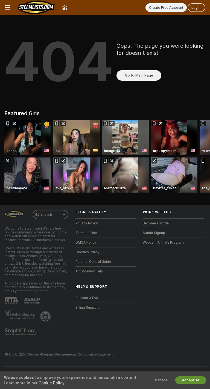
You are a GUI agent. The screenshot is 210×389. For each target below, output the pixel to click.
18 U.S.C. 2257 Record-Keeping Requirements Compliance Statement (59, 354)
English (46, 214)
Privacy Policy (86, 223)
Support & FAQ (87, 298)
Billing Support (87, 307)
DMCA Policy (85, 242)
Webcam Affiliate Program (163, 242)
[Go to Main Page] (36, 7)
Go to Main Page (139, 75)
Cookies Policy (87, 252)
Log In (196, 7)
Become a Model (156, 223)
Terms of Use (86, 233)
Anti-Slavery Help (89, 271)
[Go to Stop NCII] (21, 331)
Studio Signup (154, 233)
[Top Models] (64, 7)
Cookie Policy (51, 383)
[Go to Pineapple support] (46, 316)
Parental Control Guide (93, 262)
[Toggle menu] (7, 7)
